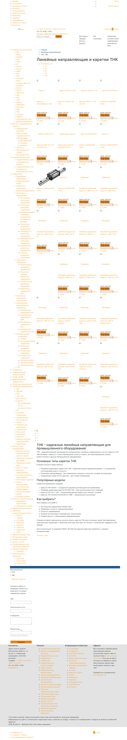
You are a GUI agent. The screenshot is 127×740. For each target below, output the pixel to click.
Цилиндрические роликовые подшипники (27, 240)
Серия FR (20, 523)
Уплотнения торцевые (25, 480)
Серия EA (20, 558)
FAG (17, 59)
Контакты (16, 8)
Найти (58, 37)
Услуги (71, 675)
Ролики (23, 339)
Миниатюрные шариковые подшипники (26, 267)
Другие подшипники (24, 121)
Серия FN (20, 527)
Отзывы (72, 670)
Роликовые (20, 434)
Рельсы (19, 422)
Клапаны (23, 143)
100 (46, 76)
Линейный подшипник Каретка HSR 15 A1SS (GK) (87, 320)
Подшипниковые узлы (21, 157)
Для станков (21, 398)
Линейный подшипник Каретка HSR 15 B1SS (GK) (66, 366)
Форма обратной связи (78, 658)
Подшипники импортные (22, 50)
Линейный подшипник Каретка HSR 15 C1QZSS (87, 366)
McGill (18, 88)
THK (18, 112)
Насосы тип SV (18, 542)
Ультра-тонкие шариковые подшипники (26, 283)
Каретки (19, 401)
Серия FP (20, 525)
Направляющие (22, 418)
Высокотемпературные (25, 191)
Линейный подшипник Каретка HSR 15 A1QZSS (66, 320)
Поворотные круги (19, 539)
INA (17, 76)
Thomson (19, 114)
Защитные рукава (23, 492)
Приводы (20, 551)
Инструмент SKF (22, 155)
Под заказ (41, 115)
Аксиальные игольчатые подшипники (25, 200)
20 (46, 66)
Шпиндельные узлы (24, 119)
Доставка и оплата (19, 6)
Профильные (21, 430)
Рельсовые (20, 432)
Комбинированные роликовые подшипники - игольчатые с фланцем (27, 217)
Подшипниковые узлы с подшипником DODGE (25, 162)
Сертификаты (17, 20)
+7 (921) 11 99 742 (44, 29)
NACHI (18, 90)
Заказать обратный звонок (47, 34)
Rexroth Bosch (21, 420)
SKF (17, 52)
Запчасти (20, 148)
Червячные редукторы (21, 535)
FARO (18, 62)
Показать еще (42, 535)
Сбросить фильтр (18, 579)
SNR (18, 109)
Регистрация (113, 6)
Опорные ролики (23, 496)
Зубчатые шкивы (27, 363)
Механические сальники (22, 508)
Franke (18, 66)
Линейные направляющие (22, 387)
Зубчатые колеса (27, 360)
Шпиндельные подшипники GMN (25, 317)
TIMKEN (19, 117)
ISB (17, 389)
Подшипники (17, 174)
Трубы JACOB (17, 377)
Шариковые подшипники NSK (25, 291)
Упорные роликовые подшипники (25, 255)
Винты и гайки (22, 468)
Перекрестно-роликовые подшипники (25, 233)
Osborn (19, 102)
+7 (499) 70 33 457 (58, 29)
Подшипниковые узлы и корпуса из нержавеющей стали (25, 169)
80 (46, 73)
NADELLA (20, 93)
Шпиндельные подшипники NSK (25, 324)
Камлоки (23, 336)
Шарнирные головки (24, 506)
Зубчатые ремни (26, 365)
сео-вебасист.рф (99, 675)
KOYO (18, 81)
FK (17, 64)
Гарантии (16, 18)
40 (46, 68)
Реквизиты (16, 16)
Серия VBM (20, 561)
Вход (117, 1)
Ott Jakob (20, 520)
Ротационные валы (19, 537)
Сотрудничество (75, 682)
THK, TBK (19, 396)
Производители (18, 11)
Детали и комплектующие (22, 499)
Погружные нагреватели (22, 384)
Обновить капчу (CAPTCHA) (19, 635)
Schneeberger (25, 403)
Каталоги (16, 25)
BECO (18, 55)
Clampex (19, 518)
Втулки (19, 494)
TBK (13, 575)
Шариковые (21, 444)
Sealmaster (20, 105)
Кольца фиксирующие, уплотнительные (22, 484)
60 (46, 71)
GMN (18, 71)
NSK (18, 98)
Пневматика (17, 370)
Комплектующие (22, 334)
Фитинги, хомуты (23, 451)
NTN (18, 100)
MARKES (19, 86)
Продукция (73, 651)
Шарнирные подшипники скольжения (21, 298)
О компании (17, 4)
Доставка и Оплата (76, 653)
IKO (17, 74)
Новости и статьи (19, 23)
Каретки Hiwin (26, 408)
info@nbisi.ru (63, 34)
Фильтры (23, 145)
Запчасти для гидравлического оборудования (23, 135)
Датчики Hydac (26, 141)
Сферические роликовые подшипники (25, 248)
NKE (18, 95)
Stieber (19, 515)
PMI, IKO (19, 391)
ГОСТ (18, 367)
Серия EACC (21, 563)
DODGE (19, 57)
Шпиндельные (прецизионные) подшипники (22, 305)
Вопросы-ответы (19, 13)
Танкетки (20, 437)
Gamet (18, 69)
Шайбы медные (22, 489)
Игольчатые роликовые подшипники (25, 207)
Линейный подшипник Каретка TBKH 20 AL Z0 (45, 234)
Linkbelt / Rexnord (23, 83)
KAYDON (19, 78)
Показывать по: (47, 64)
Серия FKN (20, 530)
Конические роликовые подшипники (25, 226)
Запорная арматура (20, 549)
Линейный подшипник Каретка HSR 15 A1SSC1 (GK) (109, 320)
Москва (15, 1)
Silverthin (19, 107)
